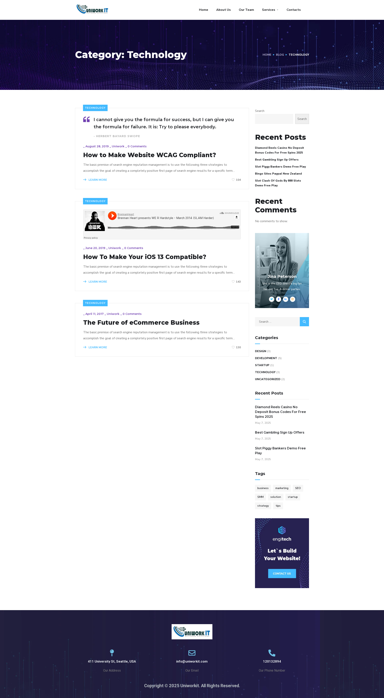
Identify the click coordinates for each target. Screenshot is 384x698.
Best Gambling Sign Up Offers (277, 160)
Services (268, 10)
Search (259, 111)
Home (203, 10)
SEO (298, 488)
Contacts (294, 10)
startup (293, 497)
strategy (263, 506)
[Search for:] (282, 321)
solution (275, 497)
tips (278, 506)
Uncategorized (267, 379)
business (263, 488)
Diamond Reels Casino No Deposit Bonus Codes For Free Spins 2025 (279, 150)
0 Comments (137, 146)
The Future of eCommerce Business (141, 322)
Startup (262, 365)
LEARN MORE (97, 180)
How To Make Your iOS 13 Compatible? (144, 257)
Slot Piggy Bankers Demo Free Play (280, 167)
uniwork (118, 146)
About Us (223, 10)
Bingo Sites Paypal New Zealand (278, 174)
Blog (280, 55)
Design (260, 351)
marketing (281, 488)
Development (266, 358)
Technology (95, 107)
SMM (260, 497)
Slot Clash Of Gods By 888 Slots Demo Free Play (278, 183)
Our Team (246, 10)
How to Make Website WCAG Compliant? (149, 155)
